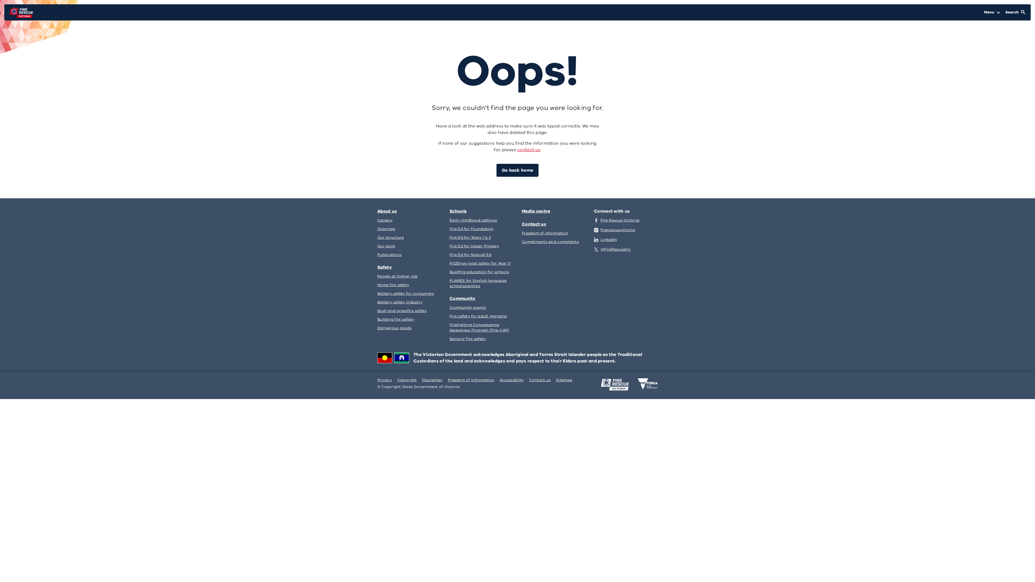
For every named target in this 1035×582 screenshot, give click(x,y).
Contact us (534, 224)
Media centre (536, 211)
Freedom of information (471, 380)
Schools (458, 211)
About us (387, 211)
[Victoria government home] (648, 384)
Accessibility (512, 380)
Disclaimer (432, 380)
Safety (384, 267)
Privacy (384, 380)
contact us (528, 150)
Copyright (407, 380)
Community (463, 298)
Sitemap (564, 380)
